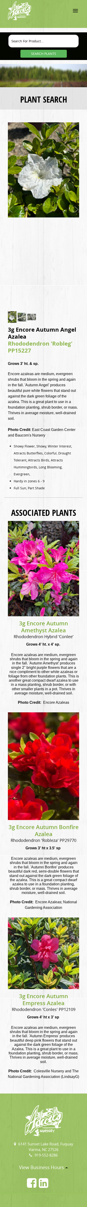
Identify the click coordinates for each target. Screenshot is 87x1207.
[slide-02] (22, 317)
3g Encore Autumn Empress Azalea (43, 999)
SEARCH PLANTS (43, 53)
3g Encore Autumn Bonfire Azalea (44, 830)
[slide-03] (31, 317)
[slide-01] (12, 317)
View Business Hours (42, 1167)
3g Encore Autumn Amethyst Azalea (43, 627)
